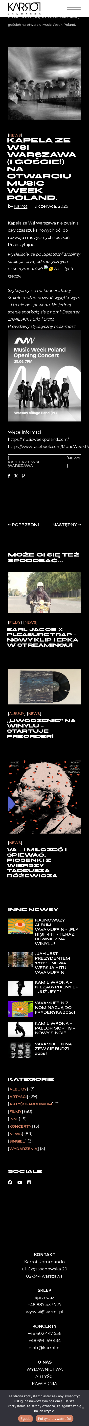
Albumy (16, 714)
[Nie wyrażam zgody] (82, 1407)
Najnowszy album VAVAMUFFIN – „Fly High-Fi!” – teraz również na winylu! (56, 932)
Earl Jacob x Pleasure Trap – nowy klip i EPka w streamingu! (42, 637)
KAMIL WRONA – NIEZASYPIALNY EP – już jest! (57, 987)
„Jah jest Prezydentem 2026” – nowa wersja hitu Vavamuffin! (52, 963)
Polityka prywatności (54, 1419)
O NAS (45, 1362)
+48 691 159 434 (44, 1340)
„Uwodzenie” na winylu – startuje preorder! (41, 728)
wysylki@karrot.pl (44, 1311)
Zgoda (25, 1419)
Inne (14, 1119)
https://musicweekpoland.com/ (38, 439)
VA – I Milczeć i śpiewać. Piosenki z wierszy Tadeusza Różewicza (37, 863)
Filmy (15, 622)
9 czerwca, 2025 (51, 206)
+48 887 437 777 (45, 1304)
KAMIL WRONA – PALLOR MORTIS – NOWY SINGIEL (55, 1028)
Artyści (18, 1096)
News (15, 135)
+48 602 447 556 (44, 1333)
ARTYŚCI (44, 1376)
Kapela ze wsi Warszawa (23, 464)
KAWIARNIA (44, 1383)
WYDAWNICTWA (44, 1369)
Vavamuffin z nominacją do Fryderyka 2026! (55, 1007)
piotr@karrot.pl (44, 1347)
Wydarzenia (23, 1148)
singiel (17, 1141)
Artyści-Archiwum (30, 1104)
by (17, 206)
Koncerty (20, 1126)
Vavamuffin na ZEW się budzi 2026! (53, 1048)
